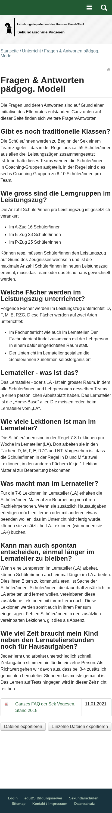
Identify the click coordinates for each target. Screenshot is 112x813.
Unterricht (31, 51)
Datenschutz (84, 804)
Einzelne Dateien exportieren (80, 726)
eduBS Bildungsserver (43, 798)
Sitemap (19, 804)
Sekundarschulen (83, 798)
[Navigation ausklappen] (89, 7)
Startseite (10, 51)
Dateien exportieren (23, 726)
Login (13, 798)
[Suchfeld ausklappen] (104, 7)
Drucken (109, 69)
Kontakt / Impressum (49, 804)
